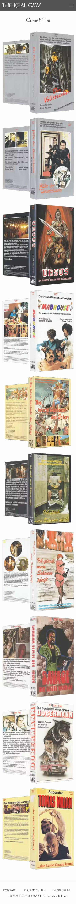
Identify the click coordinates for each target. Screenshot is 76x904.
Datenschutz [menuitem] (34, 890)
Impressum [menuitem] (61, 890)
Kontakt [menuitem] (10, 890)
